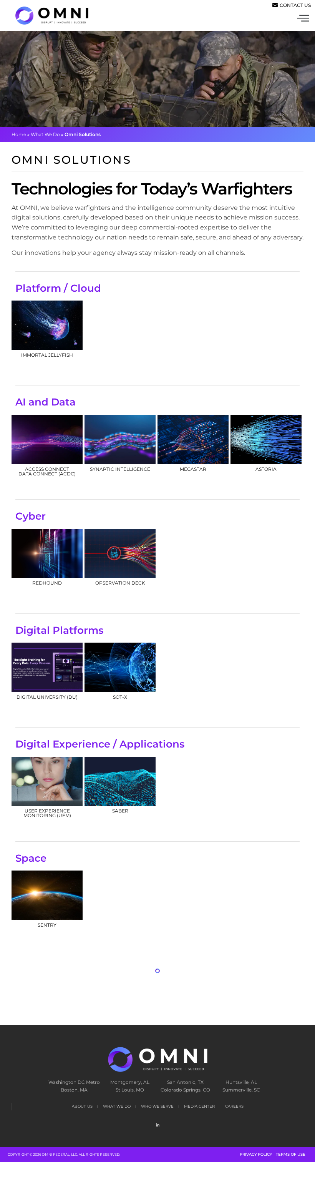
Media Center (199, 1106)
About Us (82, 1106)
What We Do (45, 134)
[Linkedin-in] (157, 1125)
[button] (236, 19)
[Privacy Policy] (256, 1154)
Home (19, 134)
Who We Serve (157, 1106)
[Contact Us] (292, 5)
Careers (234, 1106)
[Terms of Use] (290, 1154)
